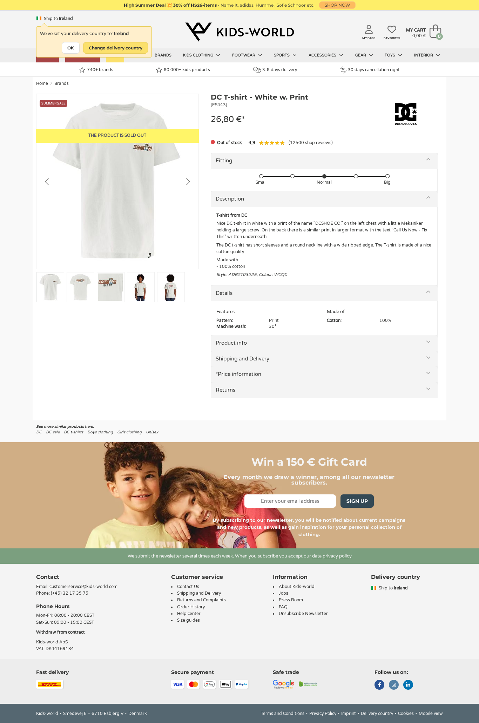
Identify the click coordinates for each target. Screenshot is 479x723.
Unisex (152, 432)
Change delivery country (115, 47)
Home (42, 83)
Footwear (244, 55)
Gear (361, 55)
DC (39, 432)
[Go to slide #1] (50, 287)
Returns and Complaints (201, 599)
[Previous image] (47, 181)
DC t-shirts (73, 432)
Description (230, 199)
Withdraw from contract (60, 632)
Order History (191, 606)
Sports (282, 55)
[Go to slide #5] (171, 287)
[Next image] (187, 181)
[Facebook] (379, 685)
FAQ (283, 606)
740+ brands (100, 69)
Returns (225, 390)
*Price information (238, 374)
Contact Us (188, 586)
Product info (231, 343)
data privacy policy (332, 556)
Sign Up (357, 501)
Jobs (283, 593)
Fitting (224, 160)
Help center (189, 613)
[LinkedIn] (408, 685)
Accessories (323, 55)
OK (70, 47)
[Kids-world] (239, 31)
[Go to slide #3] (110, 287)
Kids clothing (198, 55)
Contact (47, 577)
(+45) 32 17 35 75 (69, 593)
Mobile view (431, 713)
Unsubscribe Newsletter (303, 613)
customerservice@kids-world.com (83, 586)
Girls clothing (129, 432)
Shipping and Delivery (242, 359)
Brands (163, 55)
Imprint (348, 713)
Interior (424, 55)
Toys (390, 55)
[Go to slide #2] (80, 287)
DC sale (53, 432)
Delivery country (377, 713)
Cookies (406, 713)
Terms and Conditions (282, 713)
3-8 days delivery (279, 69)
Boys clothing (100, 432)
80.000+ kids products (187, 69)
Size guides (188, 620)
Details (224, 293)
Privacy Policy (322, 713)
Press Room (291, 599)
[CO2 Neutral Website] (308, 684)
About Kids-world (297, 586)
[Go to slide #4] (141, 287)
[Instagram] (394, 685)
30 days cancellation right (374, 69)
